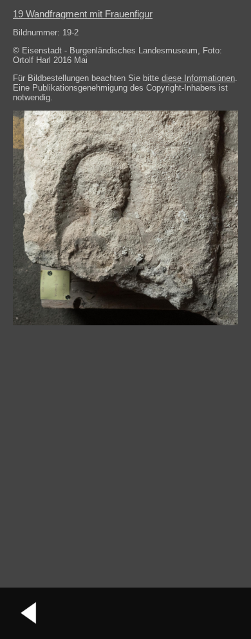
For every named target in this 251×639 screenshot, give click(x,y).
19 (83, 13)
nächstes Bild (222, 613)
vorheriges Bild (29, 613)
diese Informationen (198, 78)
